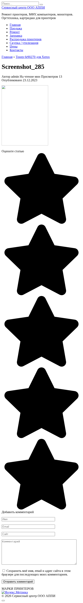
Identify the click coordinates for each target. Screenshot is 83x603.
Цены (14, 46)
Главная (15, 24)
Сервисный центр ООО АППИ (23, 7)
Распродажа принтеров (26, 39)
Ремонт (15, 32)
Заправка (16, 35)
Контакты (16, 50)
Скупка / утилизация (24, 43)
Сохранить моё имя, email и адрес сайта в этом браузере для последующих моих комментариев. (36, 572)
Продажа (16, 28)
